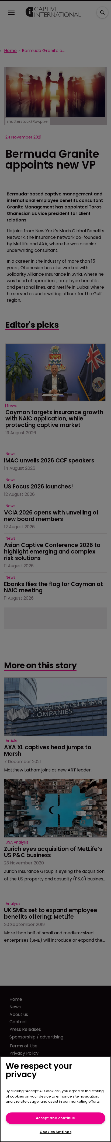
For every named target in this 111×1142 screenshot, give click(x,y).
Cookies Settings (55, 1131)
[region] (55, 1099)
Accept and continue (55, 1118)
